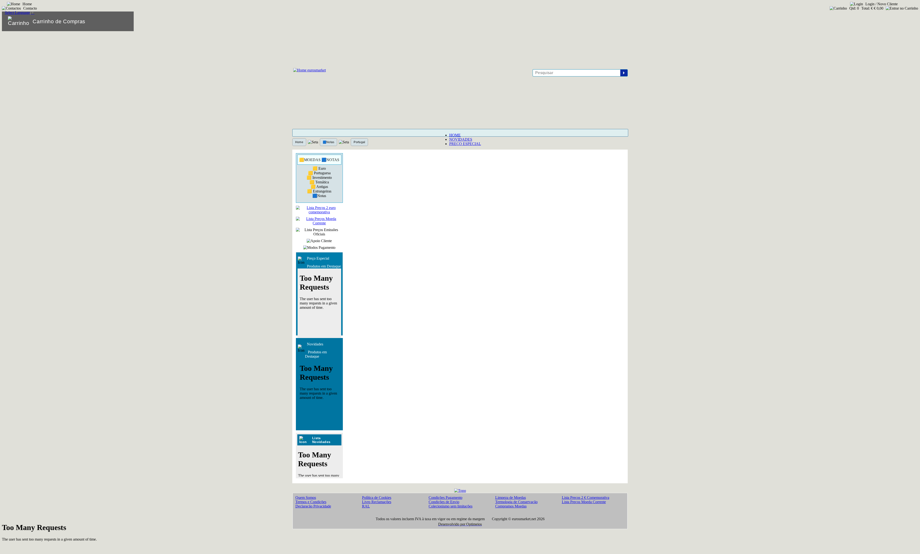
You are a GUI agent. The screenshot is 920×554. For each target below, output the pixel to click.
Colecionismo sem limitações (450, 506)
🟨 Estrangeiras (319, 191)
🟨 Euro (319, 168)
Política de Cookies (376, 498)
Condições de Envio (444, 502)
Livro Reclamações (376, 502)
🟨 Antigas (319, 187)
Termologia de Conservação (516, 502)
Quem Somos (305, 498)
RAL (366, 506)
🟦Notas (328, 142)
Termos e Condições (310, 502)
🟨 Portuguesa (319, 173)
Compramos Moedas (511, 506)
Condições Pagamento (445, 498)
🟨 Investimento (319, 177)
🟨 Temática (319, 182)
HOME (455, 135)
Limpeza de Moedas (510, 498)
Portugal (359, 142)
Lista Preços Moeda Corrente (584, 502)
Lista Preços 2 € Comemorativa (585, 498)
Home (299, 142)
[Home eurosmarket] (309, 70)
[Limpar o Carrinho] (115, 21)
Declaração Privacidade (313, 506)
